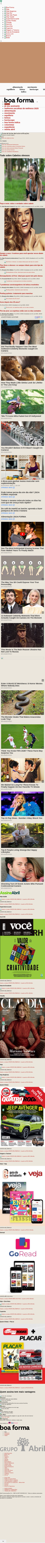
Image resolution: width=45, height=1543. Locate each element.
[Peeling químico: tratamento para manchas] (22, 290)
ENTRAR (35, 66)
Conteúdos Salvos (20, 146)
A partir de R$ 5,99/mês (16, 1161)
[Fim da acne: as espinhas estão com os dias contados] (22, 308)
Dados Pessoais (19, 148)
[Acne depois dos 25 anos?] (22, 299)
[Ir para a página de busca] (44, 66)
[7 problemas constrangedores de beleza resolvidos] (22, 281)
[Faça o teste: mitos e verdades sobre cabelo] (22, 179)
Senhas (12, 149)
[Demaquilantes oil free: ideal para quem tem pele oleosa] (22, 272)
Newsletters (15, 151)
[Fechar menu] (15, 133)
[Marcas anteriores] (1, 4)
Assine (7, 104)
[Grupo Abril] (1, 2)
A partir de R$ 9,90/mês (16, 904)
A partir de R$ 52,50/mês (16, 1230)
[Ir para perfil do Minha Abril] (22, 138)
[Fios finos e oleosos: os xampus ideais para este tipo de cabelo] (22, 262)
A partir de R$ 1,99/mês (16, 993)
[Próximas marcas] (1, 41)
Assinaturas (15, 144)
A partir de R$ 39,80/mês (16, 1387)
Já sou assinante (12, 106)
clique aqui (14, 1496)
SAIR (36, 69)
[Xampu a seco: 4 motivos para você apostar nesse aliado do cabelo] (22, 229)
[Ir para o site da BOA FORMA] (22, 49)
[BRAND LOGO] (19, 102)
